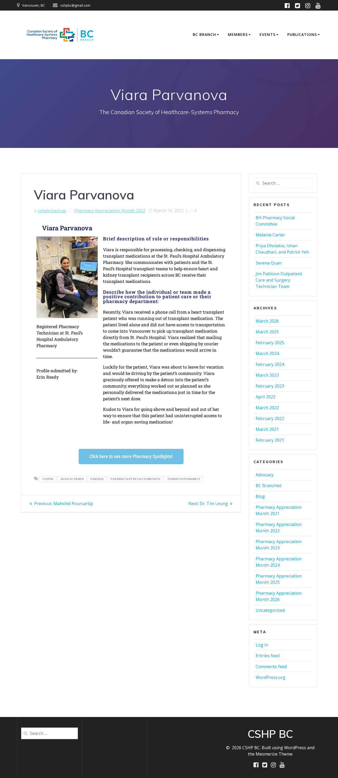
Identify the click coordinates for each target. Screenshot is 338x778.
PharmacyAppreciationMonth (135, 479)
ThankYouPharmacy (183, 479)
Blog (260, 496)
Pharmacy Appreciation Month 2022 (109, 210)
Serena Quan (268, 263)
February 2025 (270, 343)
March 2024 (267, 353)
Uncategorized (270, 610)
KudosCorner (72, 479)
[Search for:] (283, 183)
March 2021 (267, 429)
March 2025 (267, 332)
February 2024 (270, 364)
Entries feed (267, 656)
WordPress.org (270, 677)
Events (267, 34)
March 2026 (267, 321)
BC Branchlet (268, 485)
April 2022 (265, 397)
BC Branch (204, 34)
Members (238, 34)
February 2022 (270, 418)
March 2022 (267, 408)
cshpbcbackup (52, 210)
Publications (302, 34)
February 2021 (270, 440)
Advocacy (265, 475)
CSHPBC (48, 479)
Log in (262, 645)
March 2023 (267, 375)
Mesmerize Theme (274, 754)
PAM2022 (97, 479)
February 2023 (270, 386)
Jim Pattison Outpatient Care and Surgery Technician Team (279, 280)
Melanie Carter (270, 235)
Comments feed (271, 666)
